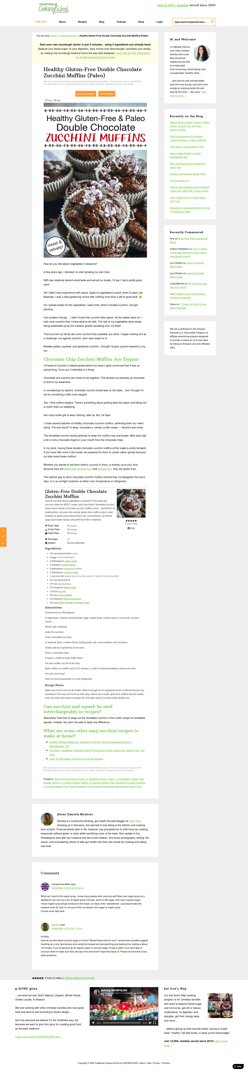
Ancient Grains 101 (179, 180)
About (142, 1062)
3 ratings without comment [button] (78, 978)
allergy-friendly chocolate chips (73, 602)
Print (132, 528)
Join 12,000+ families (173, 5)
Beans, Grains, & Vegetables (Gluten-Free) (122, 779)
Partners (166, 1062)
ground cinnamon (72, 598)
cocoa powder (65, 595)
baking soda (69, 587)
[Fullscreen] (154, 1022)
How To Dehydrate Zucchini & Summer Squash (76, 759)
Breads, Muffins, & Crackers (58, 782)
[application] (124, 1006)
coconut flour (64, 583)
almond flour (105, 469)
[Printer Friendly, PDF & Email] (52, 100)
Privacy (156, 1062)
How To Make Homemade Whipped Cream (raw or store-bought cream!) (188, 252)
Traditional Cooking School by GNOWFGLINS (53, 8)
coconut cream (70, 572)
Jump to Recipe (86, 93)
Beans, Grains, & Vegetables (85, 779)
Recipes (107, 786)
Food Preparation (68, 35)
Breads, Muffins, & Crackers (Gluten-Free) (93, 782)
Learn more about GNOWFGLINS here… (38, 1036)
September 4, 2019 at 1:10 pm (67, 928)
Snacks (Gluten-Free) (131, 786)
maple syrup (71, 561)
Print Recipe (107, 93)
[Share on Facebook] (3, 530)
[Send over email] (3, 543)
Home (54, 35)
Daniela (56, 924)
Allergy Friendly (62, 779)
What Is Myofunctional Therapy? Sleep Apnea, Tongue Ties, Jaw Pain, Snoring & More (189, 126)
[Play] (93, 1022)
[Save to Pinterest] (3, 537)
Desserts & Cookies (125, 782)
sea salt (62, 591)
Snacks (116, 786)
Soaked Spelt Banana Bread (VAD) (188, 174)
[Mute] (150, 1022)
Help (149, 1062)
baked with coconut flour (78, 469)
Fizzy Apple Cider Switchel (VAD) (187, 146)
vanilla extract (69, 564)
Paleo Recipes (94, 786)
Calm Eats (135, 821)
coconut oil (68, 568)
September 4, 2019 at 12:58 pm (68, 887)
